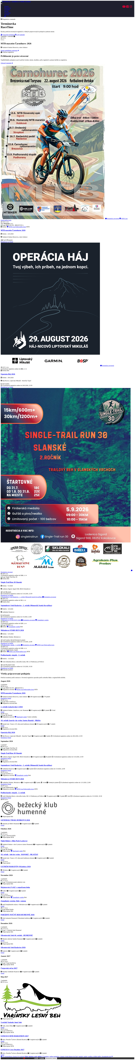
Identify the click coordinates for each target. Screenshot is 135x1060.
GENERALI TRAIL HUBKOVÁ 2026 (15, 820)
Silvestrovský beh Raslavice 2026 (13, 947)
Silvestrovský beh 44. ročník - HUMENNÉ (17, 935)
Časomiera (7, 13)
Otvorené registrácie (9, 34)
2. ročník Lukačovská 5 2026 (12, 707)
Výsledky (7, 9)
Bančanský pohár (21, 717)
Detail (11, 242)
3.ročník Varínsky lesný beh (11, 1022)
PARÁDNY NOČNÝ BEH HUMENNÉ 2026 (17, 915)
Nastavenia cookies (51, 1058)
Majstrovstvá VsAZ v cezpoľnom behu (15, 887)
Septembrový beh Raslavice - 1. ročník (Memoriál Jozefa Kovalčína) (26, 605)
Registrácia (4, 698)
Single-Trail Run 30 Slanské (11, 582)
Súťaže (6, 11)
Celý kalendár (20, 34)
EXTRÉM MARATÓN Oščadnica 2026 (16, 867)
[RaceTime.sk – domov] (16, 1)
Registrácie (7, 8)
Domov (6, 6)
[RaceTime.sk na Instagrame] (131, 6)
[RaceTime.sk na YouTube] (124, 6)
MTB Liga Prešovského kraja (17, 227)
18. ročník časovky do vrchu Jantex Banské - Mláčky (21, 720)
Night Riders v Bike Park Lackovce (14, 841)
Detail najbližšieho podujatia (9, 50)
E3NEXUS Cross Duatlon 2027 (12, 1050)
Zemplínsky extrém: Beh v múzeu (13, 901)
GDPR (36, 1058)
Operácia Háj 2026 (8, 374)
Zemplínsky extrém (14, 626)
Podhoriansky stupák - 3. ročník (13, 655)
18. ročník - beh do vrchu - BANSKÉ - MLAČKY (19, 854)
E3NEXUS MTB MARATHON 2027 (15, 1036)
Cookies (41, 1058)
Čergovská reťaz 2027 (9, 968)
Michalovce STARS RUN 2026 (12, 630)
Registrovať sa (5, 242)
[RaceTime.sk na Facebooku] (127, 6)
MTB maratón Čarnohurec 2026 (13, 230)
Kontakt (6, 14)
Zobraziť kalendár (6, 63)
